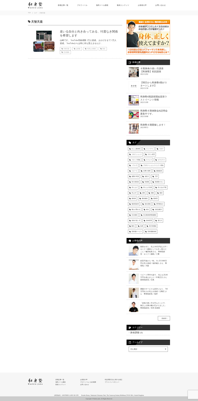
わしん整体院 (136, 149)
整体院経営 (135, 204)
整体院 (155, 198)
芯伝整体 (134, 215)
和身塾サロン (159, 182)
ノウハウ (134, 165)
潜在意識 (147, 204)
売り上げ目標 (147, 187)
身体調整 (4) (136, 332)
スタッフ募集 (136, 160)
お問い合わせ (160, 5)
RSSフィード (134, 362)
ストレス (149, 160)
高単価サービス (137, 231)
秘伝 (147, 209)
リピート (134, 171)
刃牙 (156, 176)
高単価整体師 (152, 231)
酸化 (133, 226)
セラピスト (161, 160)
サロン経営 (151, 154)
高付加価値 (152, 226)
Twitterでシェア (136, 359)
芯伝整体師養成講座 (149, 215)
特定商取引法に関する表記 (113, 379)
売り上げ (134, 187)
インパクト (149, 149)
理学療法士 (160, 204)
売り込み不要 (162, 187)
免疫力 (147, 176)
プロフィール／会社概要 (88, 382)
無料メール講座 (102, 5)
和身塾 (147, 182)
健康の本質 (135, 176)
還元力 (160, 220)
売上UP (134, 193)
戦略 (152, 193)
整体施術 (145, 198)
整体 (161, 193)
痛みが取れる (136, 209)
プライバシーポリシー (112, 382)
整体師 (134, 198)
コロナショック (137, 154)
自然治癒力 (158, 209)
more (164, 318)
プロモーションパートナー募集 (153, 165)
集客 (141, 226)
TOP (29, 13)
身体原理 (149, 220)
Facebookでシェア (137, 356)
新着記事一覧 (63, 5)
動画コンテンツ (123, 5)
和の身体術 (135, 182)
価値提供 (159, 171)
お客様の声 (142, 5)
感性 (143, 193)
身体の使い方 (136, 220)
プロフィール (82, 5)
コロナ (161, 149)
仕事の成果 (146, 171)
